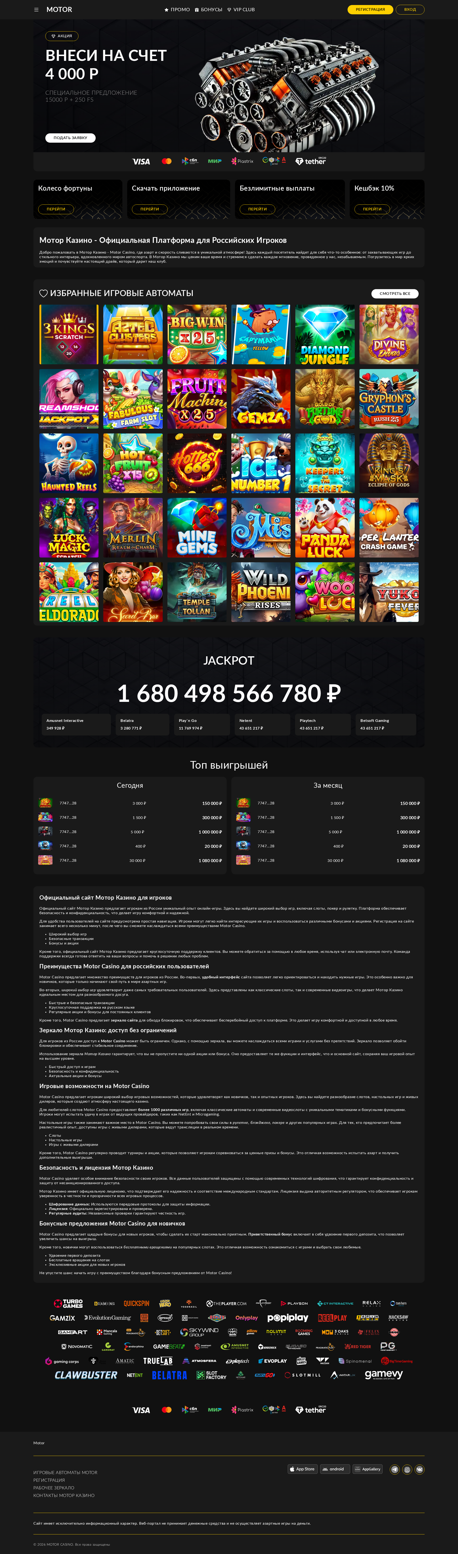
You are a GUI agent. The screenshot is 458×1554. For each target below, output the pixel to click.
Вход (410, 9)
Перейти (56, 209)
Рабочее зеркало (53, 1488)
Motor (59, 9)
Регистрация (370, 9)
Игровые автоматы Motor (65, 1473)
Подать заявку (70, 138)
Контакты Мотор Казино (64, 1496)
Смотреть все (395, 294)
